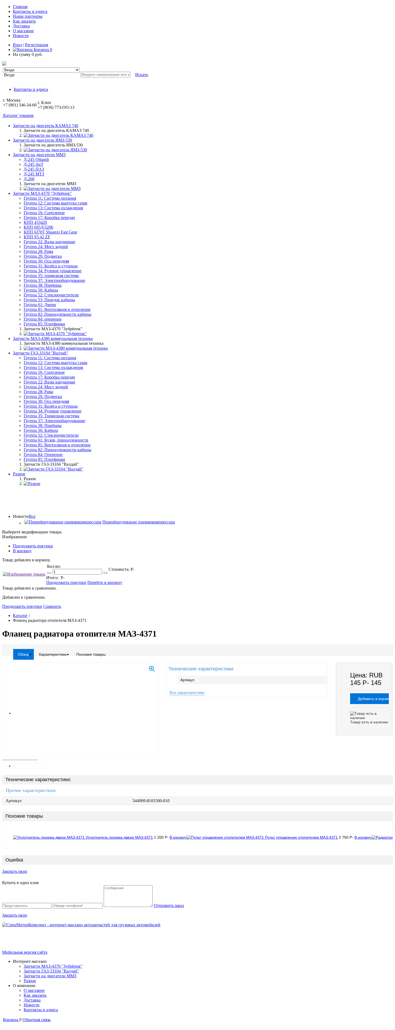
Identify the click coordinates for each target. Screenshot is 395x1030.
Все (32, 516)
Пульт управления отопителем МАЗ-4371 (301, 837)
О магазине (23, 30)
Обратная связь (37, 1019)
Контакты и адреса (30, 11)
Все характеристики (187, 692)
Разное (30, 980)
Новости (21, 35)
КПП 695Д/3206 (38, 227)
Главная (20, 6)
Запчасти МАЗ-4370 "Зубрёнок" (53, 966)
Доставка (21, 26)
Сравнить (52, 606)
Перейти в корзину (104, 582)
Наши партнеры (27, 16)
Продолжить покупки (33, 546)
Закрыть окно (14, 871)
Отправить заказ (169, 905)
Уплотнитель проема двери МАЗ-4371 (119, 837)
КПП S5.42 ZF (37, 237)
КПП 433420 (35, 222)
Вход (17, 44)
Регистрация (36, 44)
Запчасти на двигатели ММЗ (50, 976)
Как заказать (24, 21)
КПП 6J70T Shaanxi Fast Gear (50, 232)
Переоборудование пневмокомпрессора (138, 522)
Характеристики (53, 654)
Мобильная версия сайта (24, 952)
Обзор (23, 654)
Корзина (42, 49)
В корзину (22, 550)
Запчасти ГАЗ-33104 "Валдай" (51, 971)
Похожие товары (91, 654)
